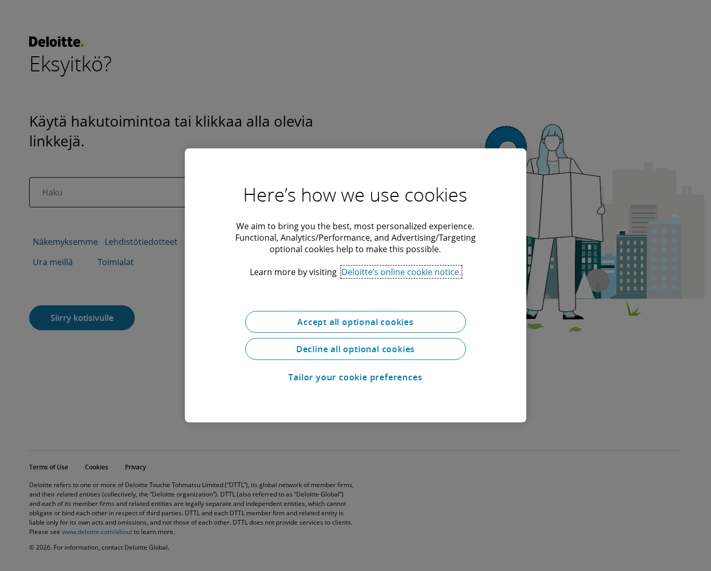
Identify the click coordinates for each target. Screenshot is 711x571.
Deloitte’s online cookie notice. (401, 272)
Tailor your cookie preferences (355, 377)
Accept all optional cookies (355, 322)
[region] (355, 285)
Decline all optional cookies (355, 349)
